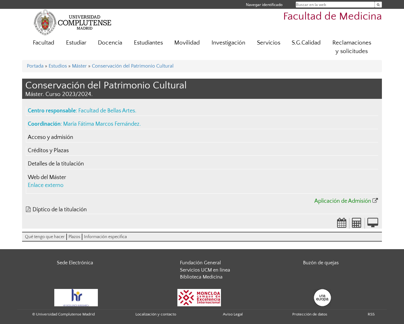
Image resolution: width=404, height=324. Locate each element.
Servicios (268, 42)
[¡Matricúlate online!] (372, 225)
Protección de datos (309, 314)
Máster (79, 66)
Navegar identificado (264, 4)
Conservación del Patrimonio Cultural (133, 66)
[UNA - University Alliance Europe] (322, 297)
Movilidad (187, 42)
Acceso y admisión (50, 137)
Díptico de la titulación (60, 210)
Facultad (43, 42)
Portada (35, 66)
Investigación (228, 42)
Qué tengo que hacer (45, 236)
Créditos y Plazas (48, 150)
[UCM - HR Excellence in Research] (76, 297)
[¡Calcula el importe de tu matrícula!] (357, 225)
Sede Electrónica (75, 263)
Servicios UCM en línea (205, 270)
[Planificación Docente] (342, 225)
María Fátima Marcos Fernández (101, 124)
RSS (371, 314)
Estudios (58, 66)
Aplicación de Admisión (342, 201)
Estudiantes (148, 42)
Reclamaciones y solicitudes (351, 47)
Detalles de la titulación (56, 164)
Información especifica (105, 236)
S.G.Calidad (306, 42)
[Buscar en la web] (378, 5)
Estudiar (76, 42)
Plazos (74, 236)
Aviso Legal (233, 314)
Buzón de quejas (321, 263)
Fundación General (200, 263)
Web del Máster (47, 177)
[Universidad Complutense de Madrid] (72, 22)
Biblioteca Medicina (201, 277)
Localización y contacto (155, 314)
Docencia (110, 42)
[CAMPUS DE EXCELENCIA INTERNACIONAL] (199, 297)
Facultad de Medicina (332, 16)
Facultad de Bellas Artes (106, 111)
